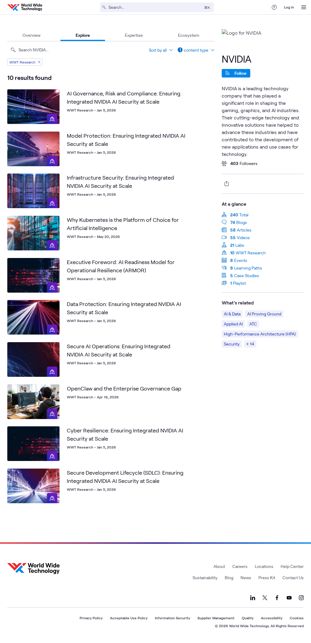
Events (240, 260)
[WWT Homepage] (24, 7)
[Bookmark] (53, 95)
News (246, 577)
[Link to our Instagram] (301, 597)
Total (243, 214)
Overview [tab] (31, 35)
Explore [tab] (83, 35)
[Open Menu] (303, 7)
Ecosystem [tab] (188, 35)
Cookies (297, 618)
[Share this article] (225, 183)
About (219, 566)
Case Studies (246, 275)
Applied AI (233, 323)
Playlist (239, 283)
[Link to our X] (264, 597)
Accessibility (271, 618)
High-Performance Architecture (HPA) (260, 333)
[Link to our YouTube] (289, 597)
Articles (244, 229)
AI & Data (232, 313)
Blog (229, 577)
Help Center (292, 566)
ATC (253, 323)
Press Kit (266, 577)
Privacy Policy (91, 618)
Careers (240, 566)
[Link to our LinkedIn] (252, 597)
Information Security (172, 618)
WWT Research (251, 252)
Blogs (241, 222)
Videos (243, 237)
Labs (239, 245)
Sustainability (205, 577)
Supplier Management (215, 618)
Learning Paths (248, 267)
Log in (289, 7)
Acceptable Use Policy (129, 618)
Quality (248, 618)
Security (232, 343)
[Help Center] (274, 7)
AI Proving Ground (264, 313)
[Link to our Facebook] (277, 597)
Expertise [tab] (134, 35)
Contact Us (293, 577)
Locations (264, 566)
